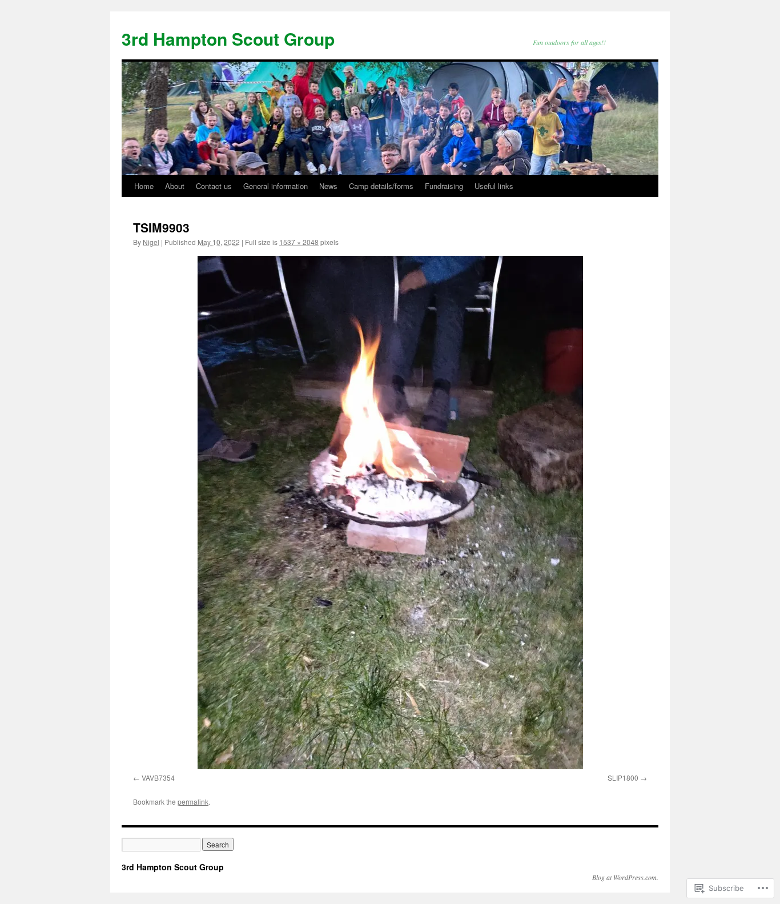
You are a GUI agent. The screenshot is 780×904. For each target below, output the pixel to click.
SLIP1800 (623, 777)
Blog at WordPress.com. (625, 877)
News (328, 185)
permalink (193, 801)
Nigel (151, 242)
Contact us (214, 185)
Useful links (494, 185)
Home (144, 185)
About (174, 185)
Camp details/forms (381, 185)
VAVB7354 (158, 777)
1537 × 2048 (299, 242)
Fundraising (444, 185)
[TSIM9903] (390, 512)
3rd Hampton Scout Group (228, 38)
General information (275, 185)
